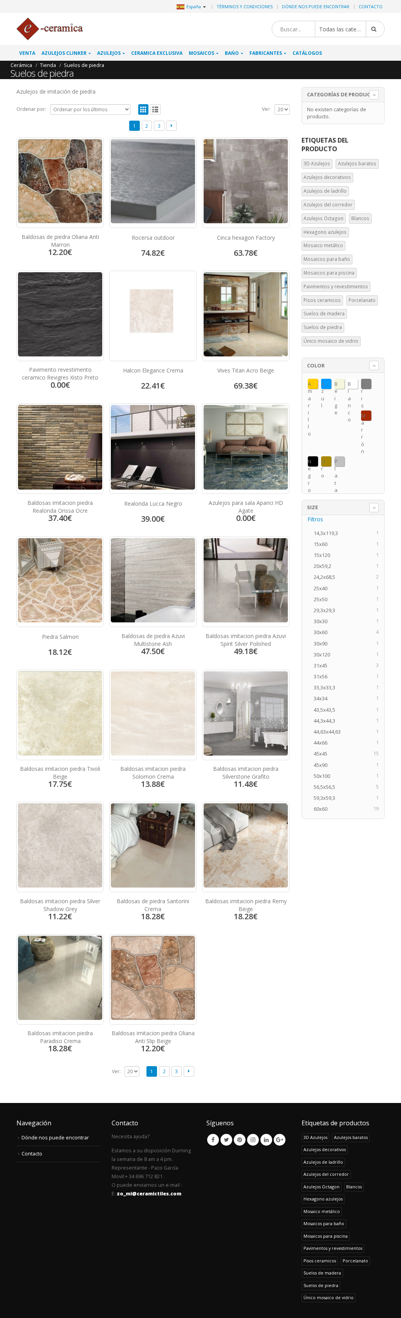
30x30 (323, 621)
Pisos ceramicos (322, 300)
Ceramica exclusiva (156, 53)
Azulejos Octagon (323, 218)
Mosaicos (201, 53)
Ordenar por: (31, 109)
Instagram (253, 1140)
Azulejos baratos (357, 163)
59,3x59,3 (327, 797)
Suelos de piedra (322, 327)
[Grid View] (143, 109)
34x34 (323, 698)
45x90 (323, 764)
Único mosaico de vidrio (330, 341)
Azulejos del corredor (327, 204)
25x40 (323, 588)
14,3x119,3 (328, 533)
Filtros (315, 519)
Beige (336, 384)
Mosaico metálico (323, 245)
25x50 (323, 599)
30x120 (324, 654)
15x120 (324, 555)
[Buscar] (375, 29)
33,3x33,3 (327, 687)
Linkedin (266, 1140)
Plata (336, 462)
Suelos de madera (324, 313)
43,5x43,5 (327, 709)
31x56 (323, 676)
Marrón (363, 416)
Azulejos (109, 53)
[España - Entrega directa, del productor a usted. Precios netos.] (49, 29)
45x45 (323, 753)
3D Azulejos (316, 163)
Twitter (226, 1140)
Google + (279, 1140)
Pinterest (240, 1140)
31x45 (323, 665)
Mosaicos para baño (326, 259)
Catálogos (307, 53)
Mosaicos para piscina (328, 272)
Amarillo (310, 384)
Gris (363, 384)
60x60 (323, 808)
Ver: (266, 109)
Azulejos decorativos (327, 177)
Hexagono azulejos (325, 232)
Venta (27, 53)
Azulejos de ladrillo (325, 191)
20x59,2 (325, 566)
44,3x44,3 (327, 720)
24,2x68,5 (327, 576)
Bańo (232, 53)
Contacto (371, 6)
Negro (309, 462)
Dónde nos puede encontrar (315, 6)
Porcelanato (362, 300)
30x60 (323, 632)
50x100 (324, 775)
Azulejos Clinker (64, 53)
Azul (322, 384)
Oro (323, 462)
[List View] (155, 109)
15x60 (323, 544)
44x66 (323, 742)
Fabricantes (265, 53)
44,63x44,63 (329, 731)
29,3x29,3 (327, 610)
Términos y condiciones (245, 6)
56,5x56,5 (327, 786)
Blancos (360, 218)
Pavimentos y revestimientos (335, 286)
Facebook (213, 1140)
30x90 (323, 643)
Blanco (349, 384)
